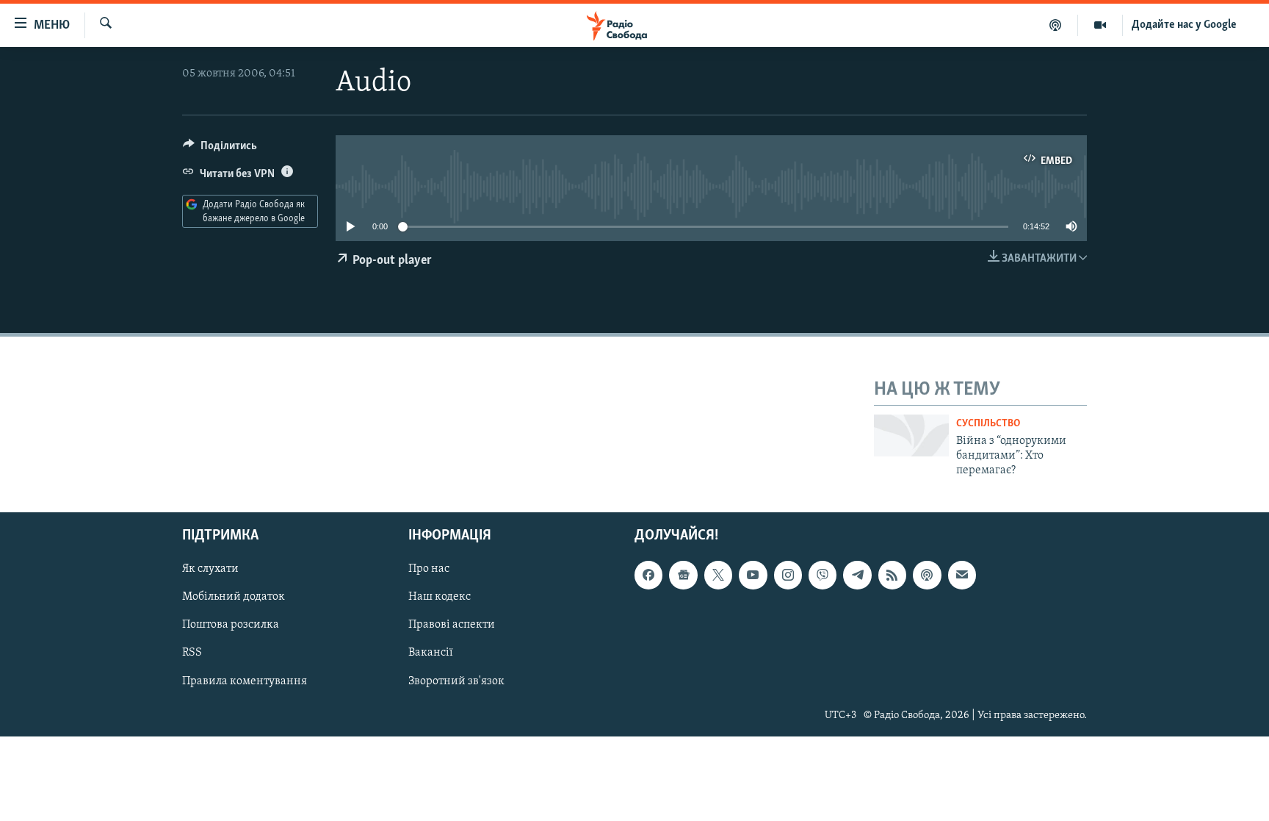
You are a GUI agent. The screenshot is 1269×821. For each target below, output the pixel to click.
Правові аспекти (451, 625)
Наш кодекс (439, 597)
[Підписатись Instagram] (788, 575)
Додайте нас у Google (1184, 25)
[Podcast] (927, 575)
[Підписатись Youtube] (753, 575)
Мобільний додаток (233, 597)
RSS (192, 653)
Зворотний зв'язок (456, 680)
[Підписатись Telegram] (857, 575)
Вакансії (430, 653)
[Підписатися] (962, 575)
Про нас (428, 569)
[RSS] (892, 575)
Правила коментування (244, 680)
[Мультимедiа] (1100, 25)
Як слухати (210, 569)
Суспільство (988, 423)
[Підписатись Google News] (683, 575)
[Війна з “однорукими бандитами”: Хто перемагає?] (911, 435)
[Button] (220, 149)
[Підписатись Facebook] (648, 575)
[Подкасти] (1055, 25)
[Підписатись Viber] (822, 575)
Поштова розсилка (230, 625)
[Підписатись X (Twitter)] (718, 575)
